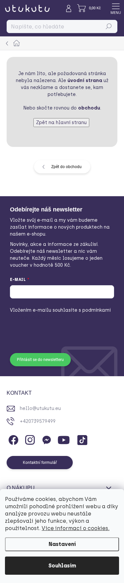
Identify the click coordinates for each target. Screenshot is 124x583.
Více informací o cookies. (75, 528)
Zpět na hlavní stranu (61, 122)
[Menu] (115, 8)
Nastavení (62, 544)
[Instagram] (29, 439)
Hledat (109, 26)
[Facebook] (12, 439)
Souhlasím (62, 565)
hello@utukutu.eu (40, 408)
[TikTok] (81, 439)
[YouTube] (63, 439)
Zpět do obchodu (66, 166)
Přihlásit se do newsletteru (40, 359)
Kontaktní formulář (40, 462)
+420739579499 (38, 421)
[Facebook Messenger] (45, 439)
